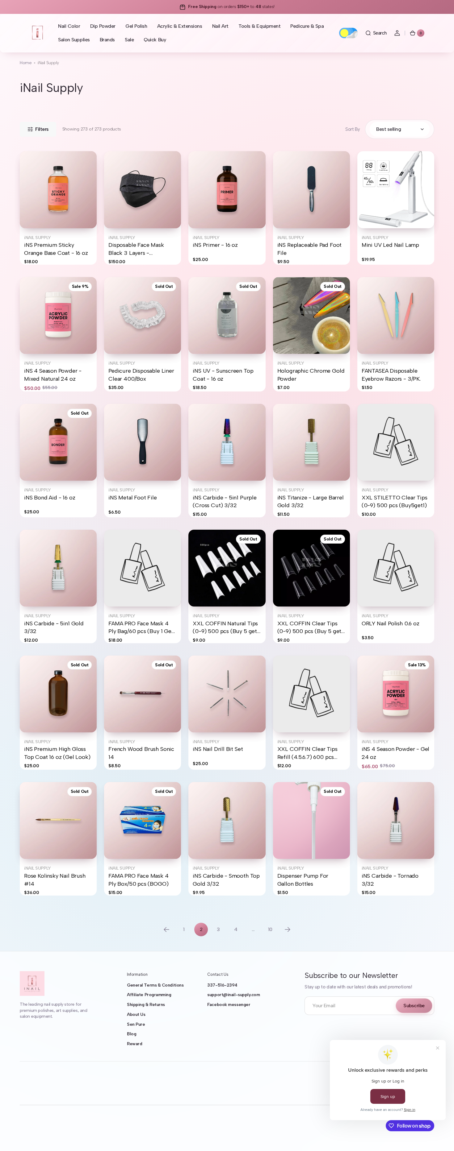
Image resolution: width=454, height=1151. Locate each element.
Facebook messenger (228, 1004)
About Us (136, 1014)
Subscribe (414, 1005)
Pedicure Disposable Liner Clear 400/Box (141, 374)
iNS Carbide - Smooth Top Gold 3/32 (226, 879)
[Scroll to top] (440, 1137)
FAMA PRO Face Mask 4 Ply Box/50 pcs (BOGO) (138, 879)
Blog (131, 1034)
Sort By (352, 129)
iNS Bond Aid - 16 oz (49, 497)
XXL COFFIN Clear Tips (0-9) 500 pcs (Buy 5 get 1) (309, 628)
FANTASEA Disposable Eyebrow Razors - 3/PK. (391, 374)
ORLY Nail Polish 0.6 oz (390, 623)
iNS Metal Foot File (132, 497)
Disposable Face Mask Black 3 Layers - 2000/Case (136, 249)
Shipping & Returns (146, 1004)
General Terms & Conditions (155, 985)
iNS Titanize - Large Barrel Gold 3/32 (310, 501)
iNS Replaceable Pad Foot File (309, 249)
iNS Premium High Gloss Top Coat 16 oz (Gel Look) (57, 753)
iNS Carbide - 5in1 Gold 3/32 (54, 627)
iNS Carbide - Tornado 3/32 (390, 879)
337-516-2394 (222, 985)
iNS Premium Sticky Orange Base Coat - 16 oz (56, 249)
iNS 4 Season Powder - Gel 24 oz (395, 753)
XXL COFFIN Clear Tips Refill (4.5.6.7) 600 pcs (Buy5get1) (307, 753)
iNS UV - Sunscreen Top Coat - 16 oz (223, 374)
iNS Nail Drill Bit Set (218, 749)
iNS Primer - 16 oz (215, 245)
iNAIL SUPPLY (37, 237)
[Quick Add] (34, 213)
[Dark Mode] (348, 33)
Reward (134, 1043)
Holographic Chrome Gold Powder (311, 374)
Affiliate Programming (149, 994)
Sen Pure (136, 1024)
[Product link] (58, 208)
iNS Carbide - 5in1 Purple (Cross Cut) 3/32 (224, 501)
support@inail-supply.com (233, 994)
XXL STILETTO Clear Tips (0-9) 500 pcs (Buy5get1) (394, 501)
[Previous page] (166, 929)
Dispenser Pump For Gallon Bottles (303, 879)
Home (26, 62)
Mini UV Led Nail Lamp (390, 245)
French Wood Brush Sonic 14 (141, 753)
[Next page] (287, 929)
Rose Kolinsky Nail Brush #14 (55, 879)
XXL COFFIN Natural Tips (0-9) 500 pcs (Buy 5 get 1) (225, 628)
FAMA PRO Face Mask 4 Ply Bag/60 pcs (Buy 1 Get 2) (140, 628)
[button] (376, 33)
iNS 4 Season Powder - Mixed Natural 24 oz (53, 374)
